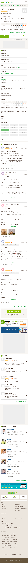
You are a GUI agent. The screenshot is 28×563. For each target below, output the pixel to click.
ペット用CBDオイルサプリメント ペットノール (11, 527)
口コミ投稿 (17, 510)
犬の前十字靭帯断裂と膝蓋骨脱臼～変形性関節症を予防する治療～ (15, 432)
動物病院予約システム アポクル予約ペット (10, 539)
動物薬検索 (4, 508)
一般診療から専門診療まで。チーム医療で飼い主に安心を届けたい (15, 452)
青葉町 (18, 5)
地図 (18, 67)
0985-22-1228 (4, 79)
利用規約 (3, 518)
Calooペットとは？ (6, 510)
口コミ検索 (4, 506)
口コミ (15, 36)
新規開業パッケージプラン (7, 549)
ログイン (14, 497)
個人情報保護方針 (18, 518)
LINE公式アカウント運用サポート (8, 547)
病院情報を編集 (17, 138)
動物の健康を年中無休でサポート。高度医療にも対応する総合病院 (15, 472)
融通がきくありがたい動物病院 (8, 151)
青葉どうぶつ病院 (7, 9)
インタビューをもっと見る (21, 480)
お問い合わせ (21, 554)
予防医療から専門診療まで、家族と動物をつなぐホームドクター (15, 442)
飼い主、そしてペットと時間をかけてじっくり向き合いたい (15, 462)
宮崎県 (9, 5)
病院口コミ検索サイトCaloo (7, 523)
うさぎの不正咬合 (5, 208)
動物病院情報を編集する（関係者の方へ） (18, 32)
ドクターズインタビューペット (8, 525)
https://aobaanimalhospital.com (8, 73)
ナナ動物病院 (8, 384)
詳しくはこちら (14, 315)
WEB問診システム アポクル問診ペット (9, 541)
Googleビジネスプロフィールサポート (9, 545)
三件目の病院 (4, 247)
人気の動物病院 (5, 275)
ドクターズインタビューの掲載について (9, 537)
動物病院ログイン (23, 497)
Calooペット (3, 5)
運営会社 (6, 554)
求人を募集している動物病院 (21, 508)
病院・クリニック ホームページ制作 (9, 543)
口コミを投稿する (15, 311)
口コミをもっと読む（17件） (20, 306)
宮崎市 (13, 5)
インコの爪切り (5, 176)
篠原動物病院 (8, 358)
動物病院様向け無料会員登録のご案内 (9, 535)
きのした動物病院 (9, 376)
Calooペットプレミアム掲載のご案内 (9, 533)
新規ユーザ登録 (5, 497)
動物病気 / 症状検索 (19, 506)
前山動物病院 (8, 393)
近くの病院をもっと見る (21, 401)
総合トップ (4, 504)
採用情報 (14, 554)
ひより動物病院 (9, 368)
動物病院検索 (18, 504)
